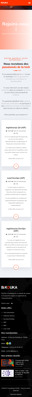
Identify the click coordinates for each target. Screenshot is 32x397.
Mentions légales (16, 394)
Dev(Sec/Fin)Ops (8, 319)
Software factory (9, 316)
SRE (4, 322)
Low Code (6, 329)
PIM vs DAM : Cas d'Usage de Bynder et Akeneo (22, 372)
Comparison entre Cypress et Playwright (22, 362)
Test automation (8, 312)
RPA (4, 325)
